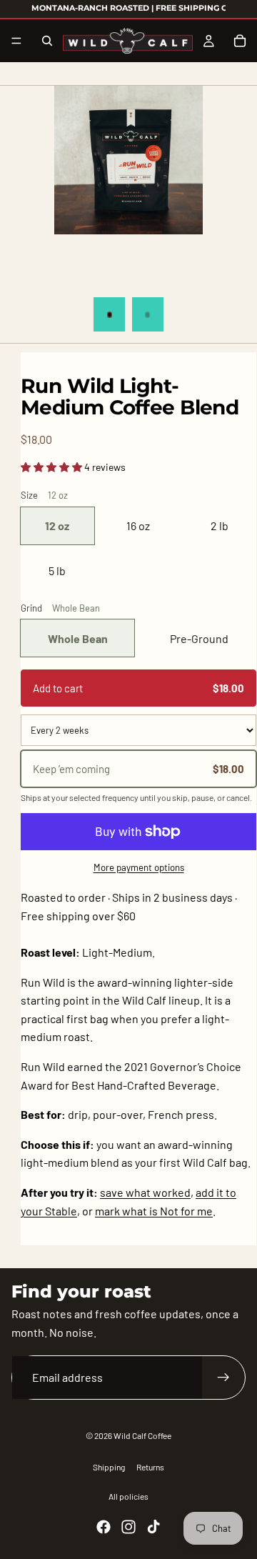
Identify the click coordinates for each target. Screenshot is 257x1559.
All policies (128, 1496)
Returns (150, 1467)
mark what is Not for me (154, 1210)
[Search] (47, 40)
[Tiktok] (153, 1526)
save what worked (145, 1192)
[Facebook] (103, 1526)
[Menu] (16, 40)
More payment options (139, 867)
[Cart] (240, 40)
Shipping (109, 1467)
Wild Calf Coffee (142, 1435)
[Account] (208, 40)
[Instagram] (128, 1526)
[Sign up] (223, 1377)
